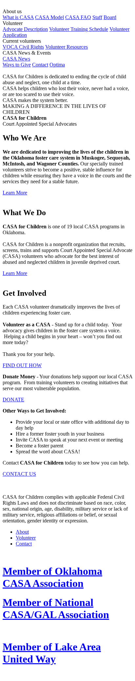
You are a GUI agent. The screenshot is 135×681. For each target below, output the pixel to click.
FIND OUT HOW (22, 365)
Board (110, 17)
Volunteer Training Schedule (78, 29)
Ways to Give (17, 64)
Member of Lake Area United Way (52, 653)
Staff (97, 17)
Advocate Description (25, 29)
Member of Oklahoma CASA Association (52, 577)
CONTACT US (19, 474)
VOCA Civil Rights (23, 47)
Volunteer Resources (66, 47)
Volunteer (26, 538)
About (22, 532)
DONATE (13, 399)
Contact (40, 64)
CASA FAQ (78, 17)
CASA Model (49, 17)
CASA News (16, 59)
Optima (57, 64)
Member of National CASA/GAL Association (56, 608)
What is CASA (18, 17)
